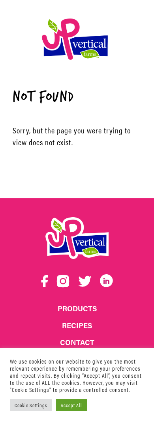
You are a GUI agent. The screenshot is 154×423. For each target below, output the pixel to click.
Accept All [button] (71, 405)
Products (77, 308)
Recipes (77, 325)
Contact (77, 342)
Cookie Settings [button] (31, 405)
